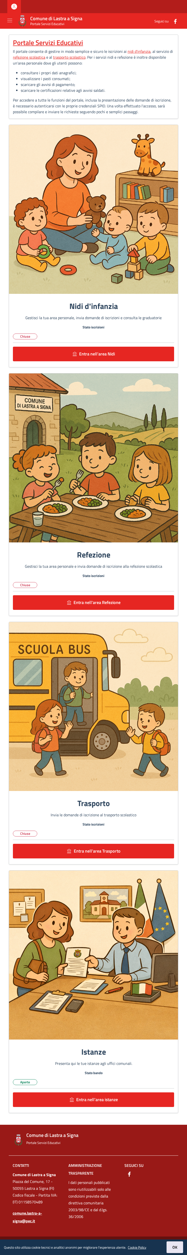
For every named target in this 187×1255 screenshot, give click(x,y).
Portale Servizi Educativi (48, 42)
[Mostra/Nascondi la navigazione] (10, 20)
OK (174, 1247)
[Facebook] (173, 21)
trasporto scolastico (69, 57)
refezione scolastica (29, 57)
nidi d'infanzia (139, 51)
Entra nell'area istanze (97, 1099)
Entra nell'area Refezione (97, 602)
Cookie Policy (137, 1247)
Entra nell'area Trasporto (97, 851)
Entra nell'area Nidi (97, 354)
